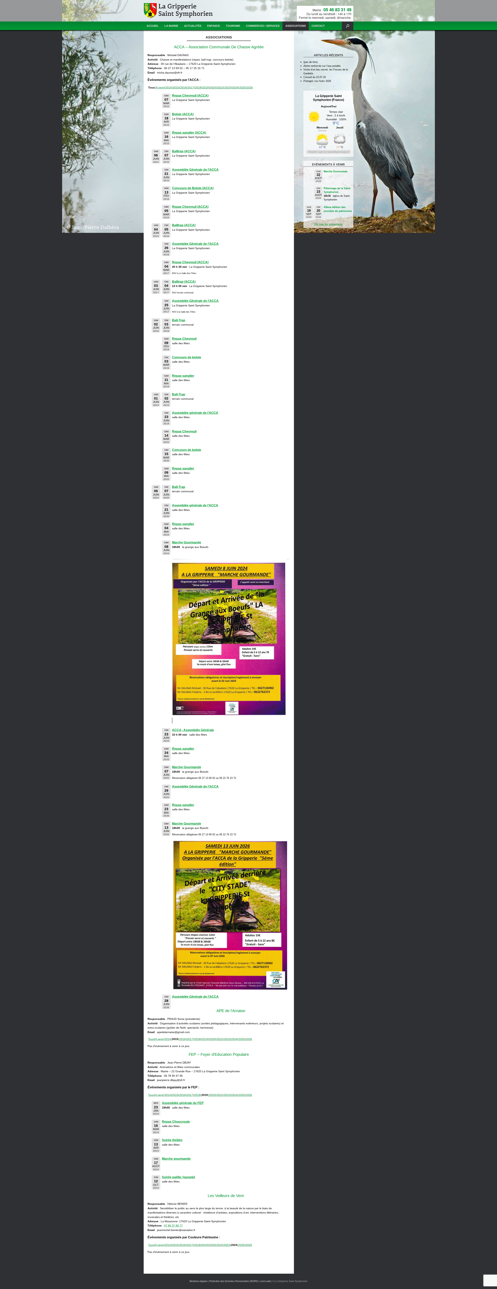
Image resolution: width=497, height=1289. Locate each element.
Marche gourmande (176, 1158)
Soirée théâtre (172, 1140)
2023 (227, 87)
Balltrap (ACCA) (183, 151)
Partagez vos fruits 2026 (317, 81)
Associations (295, 25)
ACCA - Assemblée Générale (193, 730)
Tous (151, 1039)
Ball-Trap (178, 320)
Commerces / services (263, 25)
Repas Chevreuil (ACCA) (190, 95)
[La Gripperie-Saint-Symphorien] (179, 11)
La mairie (171, 25)
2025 (242, 87)
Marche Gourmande (186, 542)
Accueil (153, 25)
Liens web (265, 1281)
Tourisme (233, 25)
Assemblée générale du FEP (183, 1103)
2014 (168, 87)
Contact (318, 25)
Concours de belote (186, 357)
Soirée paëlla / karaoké (178, 1177)
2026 (250, 87)
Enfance (213, 25)
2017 (191, 87)
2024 (235, 87)
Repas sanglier (183, 375)
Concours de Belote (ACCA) (193, 188)
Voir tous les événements (328, 224)
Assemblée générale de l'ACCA (195, 412)
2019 (205, 87)
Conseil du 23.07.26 (314, 77)
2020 (213, 87)
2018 (198, 87)
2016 (183, 87)
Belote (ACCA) (183, 114)
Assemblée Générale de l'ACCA (195, 169)
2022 (220, 87)
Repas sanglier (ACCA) (189, 132)
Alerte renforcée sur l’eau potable (322, 65)
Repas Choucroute (176, 1121)
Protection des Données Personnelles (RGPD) (233, 1281)
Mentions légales (198, 1281)
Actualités (192, 25)
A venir (160, 87)
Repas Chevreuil (184, 338)
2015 (176, 87)
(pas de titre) (310, 62)
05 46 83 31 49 (337, 9)
